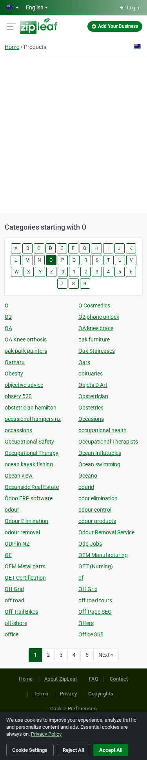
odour (12, 510)
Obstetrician (93, 396)
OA (8, 328)
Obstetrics (90, 407)
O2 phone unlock (98, 317)
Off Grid (14, 589)
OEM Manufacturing (103, 555)
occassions (18, 430)
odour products (97, 521)
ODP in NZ (17, 544)
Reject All (73, 750)
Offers (86, 623)
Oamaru (15, 362)
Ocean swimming (99, 464)
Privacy (68, 694)
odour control (94, 510)
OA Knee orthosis (26, 339)
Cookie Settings (29, 750)
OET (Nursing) (95, 566)
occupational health (102, 430)
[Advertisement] (73, 133)
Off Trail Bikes (21, 612)
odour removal (22, 532)
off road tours (95, 600)
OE (8, 555)
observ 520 (18, 396)
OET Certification (25, 578)
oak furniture (94, 339)
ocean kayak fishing (29, 464)
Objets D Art (92, 385)
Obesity (14, 373)
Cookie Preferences (73, 708)
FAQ (93, 679)
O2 (8, 317)
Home (12, 47)
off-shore (16, 623)
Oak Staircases (96, 351)
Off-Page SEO (95, 612)
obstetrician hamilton (30, 407)
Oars (84, 362)
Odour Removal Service (106, 532)
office (11, 634)
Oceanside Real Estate (32, 487)
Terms (41, 694)
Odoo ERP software (29, 498)
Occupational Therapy (31, 453)
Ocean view (19, 476)
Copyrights (100, 694)
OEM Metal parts (25, 566)
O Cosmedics (94, 305)
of (80, 578)
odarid (86, 487)
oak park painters (26, 351)
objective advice (24, 385)
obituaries (90, 373)
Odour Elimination (26, 521)
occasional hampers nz (33, 419)
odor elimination (98, 498)
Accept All (110, 750)
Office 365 (90, 634)
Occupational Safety (29, 441)
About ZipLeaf (61, 679)
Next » (106, 655)
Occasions (91, 419)
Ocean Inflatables (99, 453)
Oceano (87, 476)
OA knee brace (95, 328)
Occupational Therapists (108, 441)
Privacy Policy (46, 734)
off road (14, 600)
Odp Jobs (90, 544)
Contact (119, 679)
